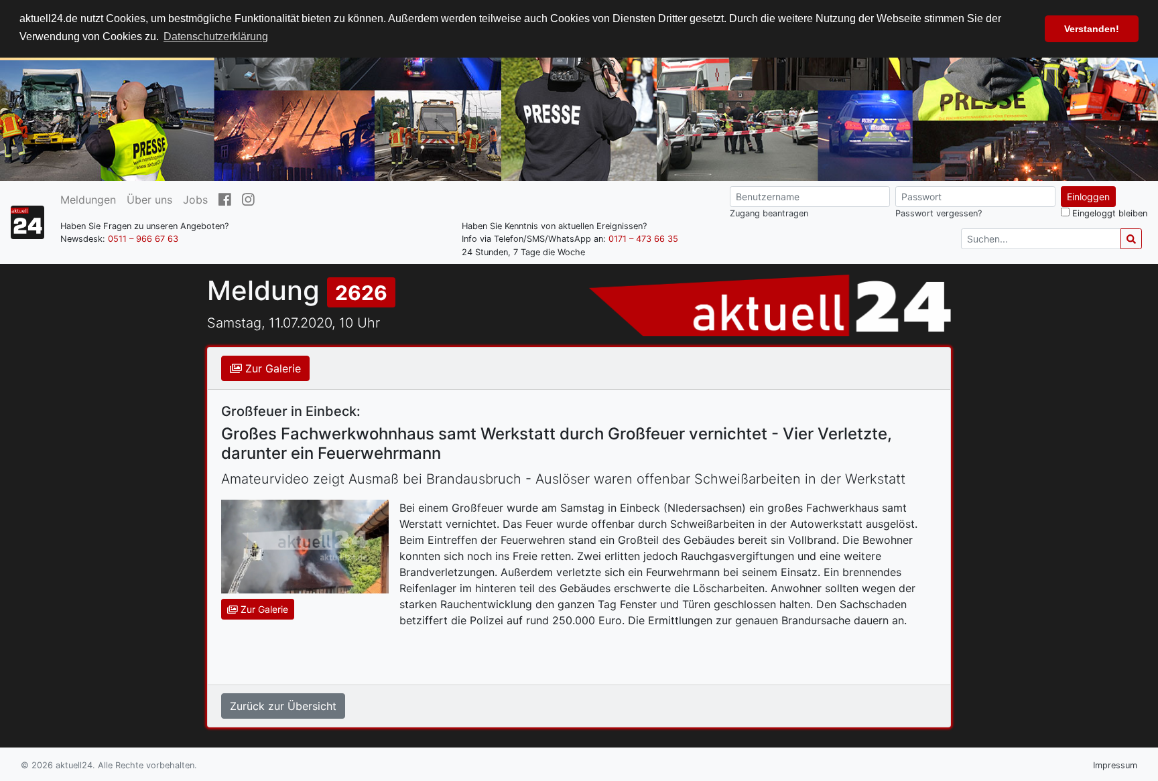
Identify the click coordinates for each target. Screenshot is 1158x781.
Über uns (149, 199)
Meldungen (88, 199)
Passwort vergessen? (938, 213)
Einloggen (1088, 196)
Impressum (1115, 765)
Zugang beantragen (769, 213)
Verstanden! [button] (1091, 28)
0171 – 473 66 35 (643, 239)
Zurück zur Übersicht (283, 706)
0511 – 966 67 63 (143, 239)
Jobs (195, 199)
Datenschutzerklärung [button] (216, 36)
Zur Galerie (271, 368)
